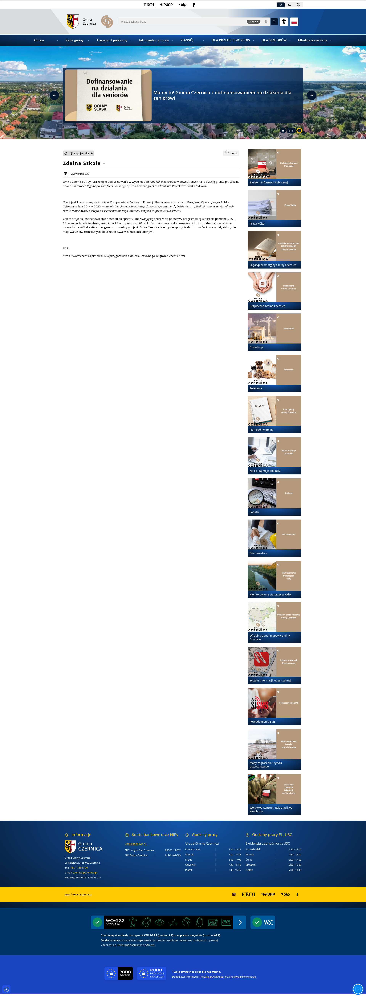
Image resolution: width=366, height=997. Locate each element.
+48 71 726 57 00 (78, 867)
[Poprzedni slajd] (54, 95)
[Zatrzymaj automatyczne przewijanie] (283, 130)
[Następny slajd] (311, 95)
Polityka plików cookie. (243, 976)
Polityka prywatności (212, 976)
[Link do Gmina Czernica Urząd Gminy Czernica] (91, 846)
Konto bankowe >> (136, 844)
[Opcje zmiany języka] (294, 22)
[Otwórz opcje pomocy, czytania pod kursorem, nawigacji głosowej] (358, 989)
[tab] (281, 4)
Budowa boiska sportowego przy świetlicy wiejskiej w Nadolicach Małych (225, 95)
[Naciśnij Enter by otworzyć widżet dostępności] (284, 22)
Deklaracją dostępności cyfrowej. (136, 945)
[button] (148, 5)
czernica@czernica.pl (85, 872)
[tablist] (289, 4)
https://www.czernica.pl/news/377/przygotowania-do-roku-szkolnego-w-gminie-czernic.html (124, 256)
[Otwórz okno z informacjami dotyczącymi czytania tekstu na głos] (66, 153)
